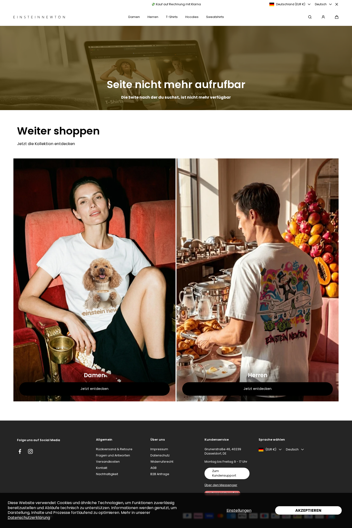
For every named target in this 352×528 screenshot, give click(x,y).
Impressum (159, 449)
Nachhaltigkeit (107, 474)
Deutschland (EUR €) (290, 4)
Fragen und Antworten (113, 455)
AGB (153, 468)
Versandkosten (108, 462)
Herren (257, 375)
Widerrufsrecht (161, 462)
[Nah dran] (337, 4)
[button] (337, 17)
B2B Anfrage (159, 474)
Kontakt (101, 468)
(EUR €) (270, 449)
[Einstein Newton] (39, 17)
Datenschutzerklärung (29, 517)
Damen (94, 375)
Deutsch (321, 4)
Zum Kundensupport (224, 473)
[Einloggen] (323, 17)
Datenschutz (160, 455)
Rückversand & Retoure (114, 449)
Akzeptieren (308, 510)
